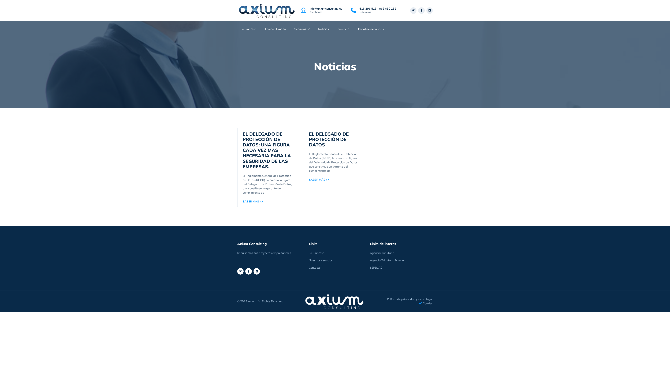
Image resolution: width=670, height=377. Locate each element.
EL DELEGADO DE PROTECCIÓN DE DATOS (329, 139)
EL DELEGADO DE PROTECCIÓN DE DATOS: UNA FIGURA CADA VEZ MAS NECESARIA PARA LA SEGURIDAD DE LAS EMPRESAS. (267, 150)
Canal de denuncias (371, 29)
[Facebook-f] (421, 10)
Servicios (300, 29)
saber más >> (253, 201)
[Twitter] (413, 10)
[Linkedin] (429, 10)
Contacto (343, 29)
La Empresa (248, 29)
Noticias (323, 29)
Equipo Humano (275, 29)
